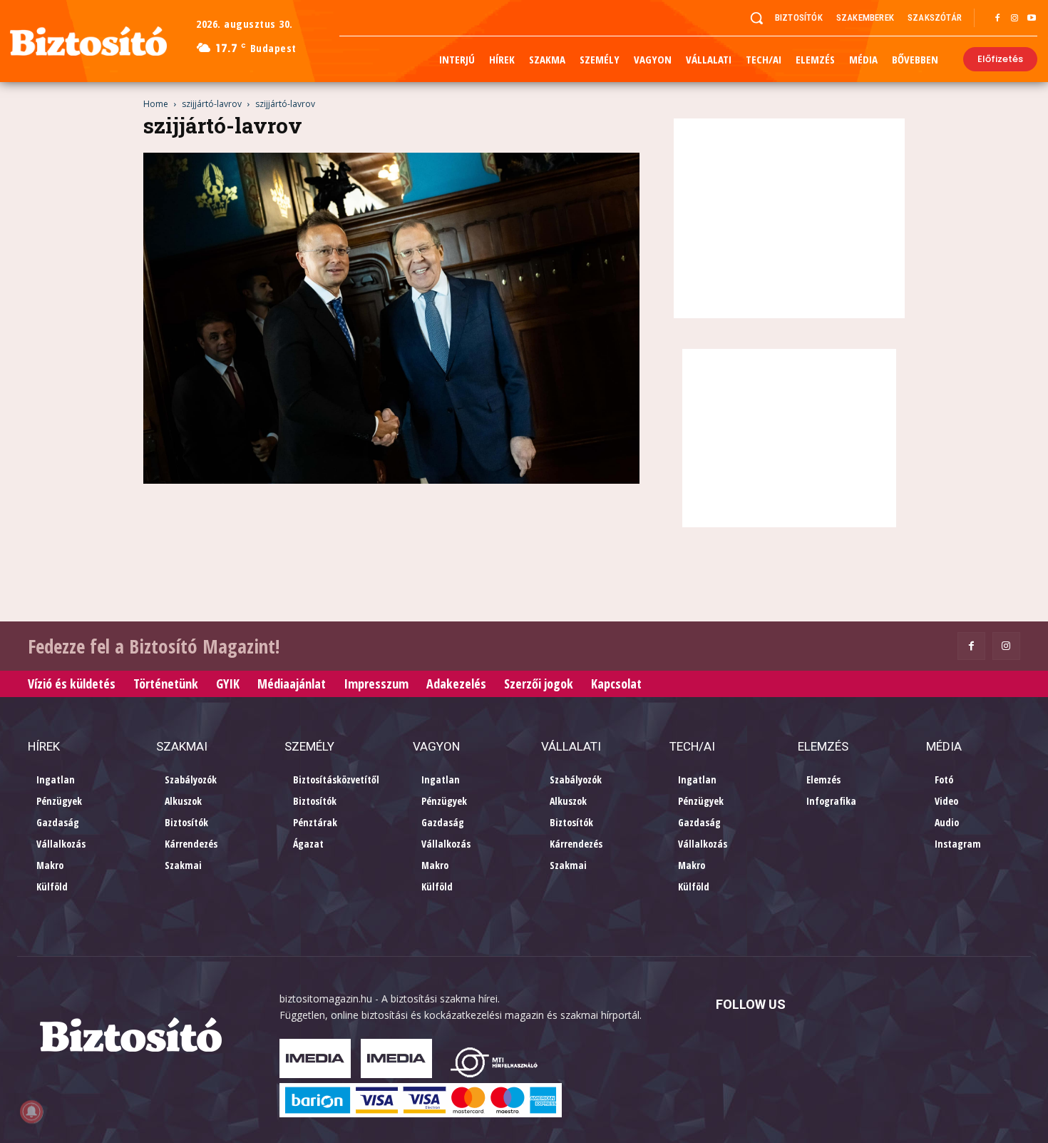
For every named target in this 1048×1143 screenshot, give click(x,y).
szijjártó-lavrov (212, 104)
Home (155, 104)
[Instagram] (1014, 18)
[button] (756, 18)
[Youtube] (1031, 18)
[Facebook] (997, 18)
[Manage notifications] (31, 1111)
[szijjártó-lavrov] (391, 480)
